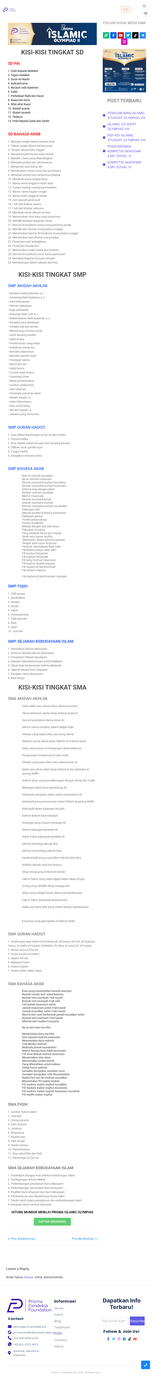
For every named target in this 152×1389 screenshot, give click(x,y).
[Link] (106, 35)
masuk (28, 1277)
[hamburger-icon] (125, 9)
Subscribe (137, 1321)
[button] (144, 6)
